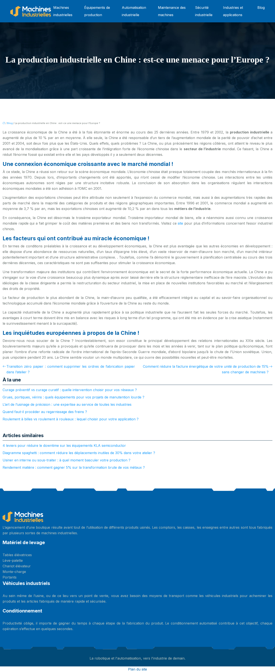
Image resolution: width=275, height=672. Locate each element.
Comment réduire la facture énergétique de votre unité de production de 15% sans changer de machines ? (206, 369)
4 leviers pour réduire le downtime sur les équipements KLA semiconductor (64, 445)
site (181, 223)
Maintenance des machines (172, 11)
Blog (261, 7)
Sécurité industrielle (203, 11)
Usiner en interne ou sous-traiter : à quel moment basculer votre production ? (66, 460)
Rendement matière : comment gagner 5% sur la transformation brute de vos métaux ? (74, 467)
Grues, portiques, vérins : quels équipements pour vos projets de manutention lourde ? (73, 397)
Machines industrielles (62, 11)
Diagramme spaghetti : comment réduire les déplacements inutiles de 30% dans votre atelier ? (79, 453)
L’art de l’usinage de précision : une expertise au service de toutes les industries (67, 404)
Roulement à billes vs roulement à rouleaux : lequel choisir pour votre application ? (71, 419)
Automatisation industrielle (134, 11)
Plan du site (137, 669)
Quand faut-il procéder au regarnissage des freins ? (45, 412)
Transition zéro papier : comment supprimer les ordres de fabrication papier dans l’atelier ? (70, 369)
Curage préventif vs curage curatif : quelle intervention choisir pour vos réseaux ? (70, 390)
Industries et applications (233, 11)
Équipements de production (97, 11)
